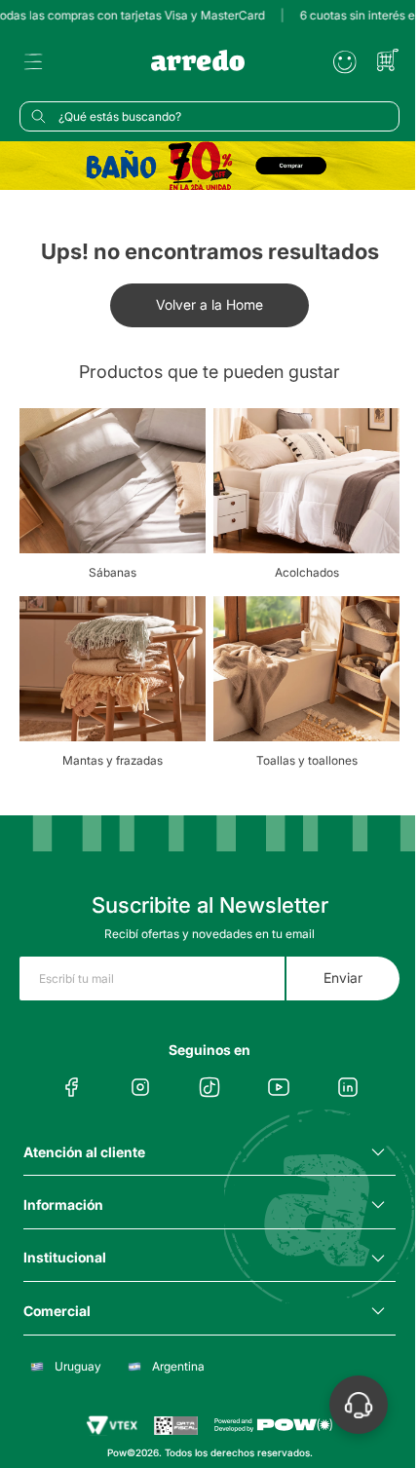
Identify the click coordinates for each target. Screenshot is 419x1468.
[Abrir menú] (33, 62)
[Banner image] (209, 165)
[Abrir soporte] (358, 1404)
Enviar (343, 977)
